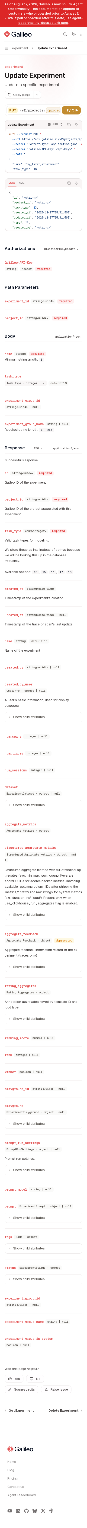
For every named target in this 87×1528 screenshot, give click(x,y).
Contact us (15, 1487)
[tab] (12, 183)
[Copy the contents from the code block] (69, 125)
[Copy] (56, 110)
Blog (10, 1470)
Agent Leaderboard (21, 1495)
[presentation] (39, 110)
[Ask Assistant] (76, 125)
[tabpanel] (43, 209)
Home (11, 1462)
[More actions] (81, 34)
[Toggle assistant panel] (74, 34)
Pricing (12, 1478)
